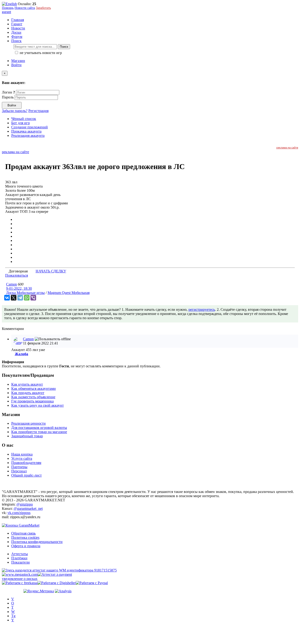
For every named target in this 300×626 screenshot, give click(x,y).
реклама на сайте (287, 147)
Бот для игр (20, 123)
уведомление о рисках (20, 579)
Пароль (8, 97)
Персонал (19, 471)
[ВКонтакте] (7, 297)
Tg (13, 616)
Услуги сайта (21, 458)
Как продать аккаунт (27, 393)
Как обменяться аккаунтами (33, 389)
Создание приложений (29, 127)
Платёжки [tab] (19, 558)
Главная (17, 20)
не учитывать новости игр (40, 53)
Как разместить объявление (33, 397)
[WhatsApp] (27, 297)
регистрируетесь (201, 309)
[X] (13, 297)
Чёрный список (23, 119)
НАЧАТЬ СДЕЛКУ (51, 271)
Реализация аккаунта (28, 136)
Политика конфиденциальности (37, 542)
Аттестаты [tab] (19, 554)
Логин (8, 92)
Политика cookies (25, 537)
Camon (11, 284)
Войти (16, 65)
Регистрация (38, 111)
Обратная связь (23, 533)
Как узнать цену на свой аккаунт (37, 405)
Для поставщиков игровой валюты (39, 428)
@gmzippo (24, 504)
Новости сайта (25, 8)
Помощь (8, 8)
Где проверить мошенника (32, 401)
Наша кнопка (22, 454)
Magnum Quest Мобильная (69, 293)
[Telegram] (20, 297)
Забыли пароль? (14, 111)
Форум (16, 37)
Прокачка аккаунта (26, 131)
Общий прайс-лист (26, 475)
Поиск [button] (16, 41)
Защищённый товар (27, 436)
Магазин (18, 61)
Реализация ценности (28, 423)
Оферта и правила (25, 546)
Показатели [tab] (20, 562)
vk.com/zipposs (19, 513)
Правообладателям (26, 463)
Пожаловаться (16, 275)
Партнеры (19, 467)
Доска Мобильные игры (25, 293)
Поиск (64, 46)
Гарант (16, 24)
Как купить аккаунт (27, 384)
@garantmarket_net (28, 508)
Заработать (43, 8)
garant (6, 12)
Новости (18, 28)
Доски (16, 32)
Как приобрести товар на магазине (39, 432)
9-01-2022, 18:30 (19, 288)
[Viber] (33, 297)
